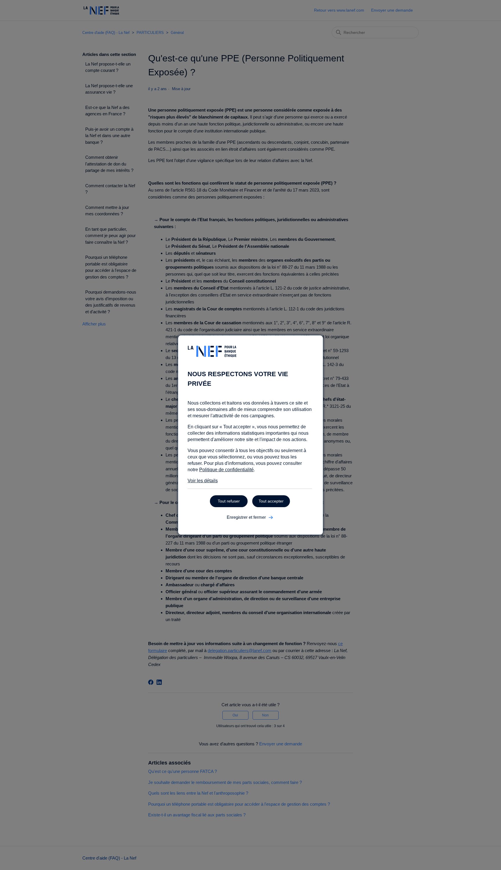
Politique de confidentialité (226, 469)
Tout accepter (271, 501)
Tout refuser (229, 501)
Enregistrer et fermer (246, 517)
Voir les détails (203, 480)
